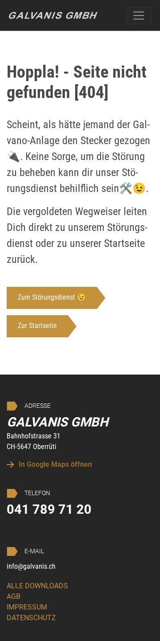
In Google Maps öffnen (54, 464)
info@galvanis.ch (31, 566)
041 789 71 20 (49, 509)
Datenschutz (31, 618)
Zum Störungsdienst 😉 (52, 297)
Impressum (27, 607)
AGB (13, 596)
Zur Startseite (37, 325)
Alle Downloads (37, 586)
